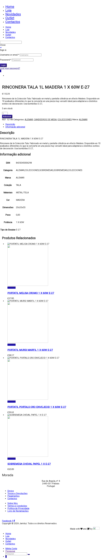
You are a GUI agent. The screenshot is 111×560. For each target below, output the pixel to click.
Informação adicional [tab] (15, 127)
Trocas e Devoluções (17, 493)
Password (5, 60)
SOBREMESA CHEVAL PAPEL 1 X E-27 (29, 463)
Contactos (12, 22)
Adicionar (7, 116)
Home (9, 7)
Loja (8, 10)
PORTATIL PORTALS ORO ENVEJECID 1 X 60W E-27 (36, 407)
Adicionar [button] (11, 288)
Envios (10, 491)
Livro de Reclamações (18, 511)
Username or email (9, 55)
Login (3, 65)
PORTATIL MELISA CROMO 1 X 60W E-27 (30, 293)
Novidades (13, 14)
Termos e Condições (17, 506)
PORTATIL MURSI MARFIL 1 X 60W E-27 (30, 349)
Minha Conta (11, 548)
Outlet (9, 18)
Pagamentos (13, 496)
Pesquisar (10, 551)
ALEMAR (29, 119)
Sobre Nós (12, 503)
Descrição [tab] (10, 124)
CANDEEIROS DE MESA (45, 119)
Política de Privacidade (18, 508)
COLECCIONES (65, 119)
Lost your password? (10, 68)
